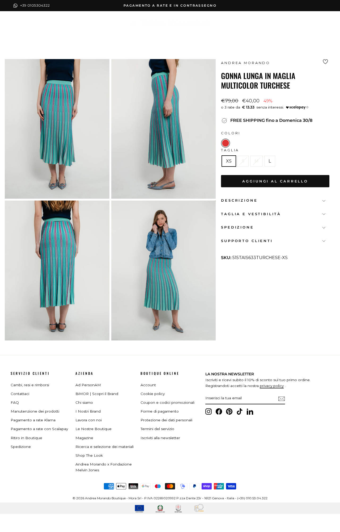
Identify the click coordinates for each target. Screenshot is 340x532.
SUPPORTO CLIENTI (247, 241)
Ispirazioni (210, 34)
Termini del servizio (157, 429)
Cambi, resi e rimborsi (30, 385)
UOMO (241, 34)
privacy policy (272, 386)
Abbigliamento (110, 34)
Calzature (150, 34)
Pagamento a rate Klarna (33, 420)
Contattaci (20, 394)
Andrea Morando (245, 63)
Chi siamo (84, 402)
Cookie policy (153, 394)
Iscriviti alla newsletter (160, 438)
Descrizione (239, 200)
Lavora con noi (88, 420)
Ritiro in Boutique (26, 438)
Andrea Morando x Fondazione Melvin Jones (103, 467)
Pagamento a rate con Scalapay (39, 429)
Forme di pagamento (160, 411)
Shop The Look (89, 455)
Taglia (230, 150)
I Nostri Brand (88, 411)
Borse (180, 34)
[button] (225, 143)
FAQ (15, 402)
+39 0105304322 (35, 5)
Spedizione (21, 446)
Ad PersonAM (88, 385)
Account (148, 385)
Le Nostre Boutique (93, 429)
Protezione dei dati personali (166, 420)
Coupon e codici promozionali (167, 402)
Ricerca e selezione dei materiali (104, 446)
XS (229, 161)
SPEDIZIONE (237, 227)
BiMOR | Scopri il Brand (96, 394)
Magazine (84, 438)
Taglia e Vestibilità (251, 214)
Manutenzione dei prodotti (35, 411)
